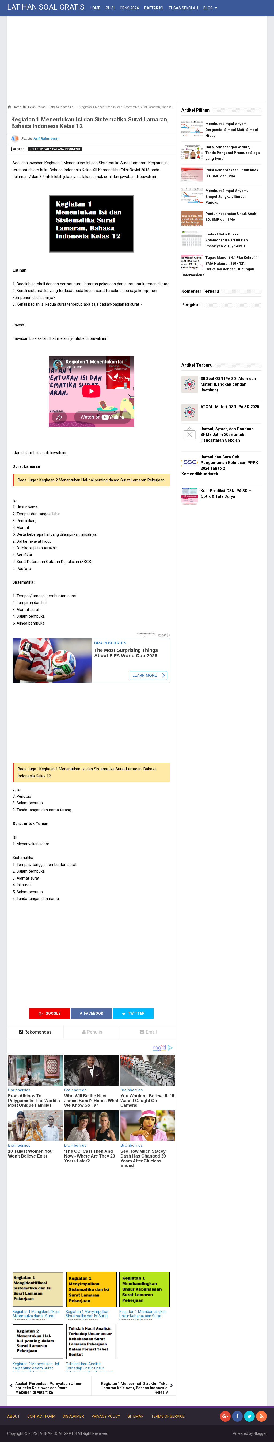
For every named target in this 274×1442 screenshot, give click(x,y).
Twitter (135, 1013)
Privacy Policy (106, 1416)
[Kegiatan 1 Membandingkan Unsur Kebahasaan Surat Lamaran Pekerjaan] (144, 1289)
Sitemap (136, 1416)
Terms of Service (168, 1416)
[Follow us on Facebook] (237, 1416)
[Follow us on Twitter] (249, 1416)
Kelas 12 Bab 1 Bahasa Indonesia (55, 149)
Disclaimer (73, 1416)
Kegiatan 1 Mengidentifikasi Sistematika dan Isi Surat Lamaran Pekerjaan (36, 1316)
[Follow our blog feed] (261, 1416)
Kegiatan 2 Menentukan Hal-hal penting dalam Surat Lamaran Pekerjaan (102, 480)
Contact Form (41, 1416)
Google (52, 1013)
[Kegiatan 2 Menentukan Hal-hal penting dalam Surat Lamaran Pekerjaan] (38, 1341)
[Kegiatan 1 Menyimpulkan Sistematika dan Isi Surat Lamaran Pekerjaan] (91, 1289)
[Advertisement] (137, 58)
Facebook (93, 1013)
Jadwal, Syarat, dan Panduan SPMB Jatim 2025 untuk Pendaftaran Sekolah (227, 435)
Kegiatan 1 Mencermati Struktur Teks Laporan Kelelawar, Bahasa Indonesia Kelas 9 (134, 1388)
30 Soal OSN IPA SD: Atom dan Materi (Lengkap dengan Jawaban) (228, 384)
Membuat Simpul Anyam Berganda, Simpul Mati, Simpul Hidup (232, 130)
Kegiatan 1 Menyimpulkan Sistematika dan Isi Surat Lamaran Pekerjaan (87, 1316)
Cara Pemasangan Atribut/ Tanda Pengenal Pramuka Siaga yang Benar (233, 153)
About (13, 1416)
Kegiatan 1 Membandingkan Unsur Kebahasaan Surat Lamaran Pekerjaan (143, 1316)
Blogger (260, 1433)
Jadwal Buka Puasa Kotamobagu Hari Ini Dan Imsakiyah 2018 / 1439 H (227, 240)
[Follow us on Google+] (225, 1416)
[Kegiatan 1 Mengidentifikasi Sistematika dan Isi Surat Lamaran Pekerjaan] (38, 1289)
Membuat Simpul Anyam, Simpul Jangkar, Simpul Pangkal (227, 196)
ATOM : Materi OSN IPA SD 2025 (230, 407)
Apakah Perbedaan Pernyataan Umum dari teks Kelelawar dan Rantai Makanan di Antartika (48, 1388)
